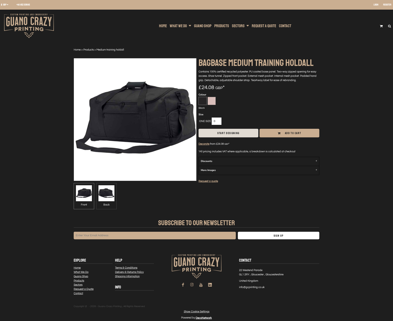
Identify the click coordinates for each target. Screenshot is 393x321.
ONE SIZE (205, 121)
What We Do (81, 272)
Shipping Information (127, 276)
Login (376, 4)
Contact (78, 293)
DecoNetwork (204, 317)
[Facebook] (183, 285)
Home (77, 49)
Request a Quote (84, 289)
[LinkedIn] (210, 285)
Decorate (204, 143)
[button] (6, 5)
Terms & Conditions (126, 267)
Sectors (78, 284)
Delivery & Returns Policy (129, 272)
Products (88, 49)
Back (106, 204)
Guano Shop (81, 276)
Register (387, 4)
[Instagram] (192, 285)
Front (84, 204)
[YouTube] (201, 285)
